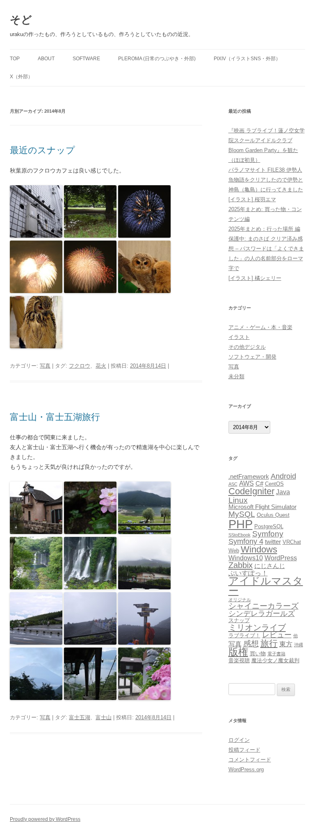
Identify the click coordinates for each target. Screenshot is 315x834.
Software (86, 58)
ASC (232, 484)
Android (283, 476)
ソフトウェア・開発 (252, 357)
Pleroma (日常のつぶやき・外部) (157, 58)
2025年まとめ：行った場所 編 (264, 229)
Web (233, 551)
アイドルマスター (265, 586)
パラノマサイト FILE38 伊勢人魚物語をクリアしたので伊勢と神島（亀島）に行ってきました (265, 180)
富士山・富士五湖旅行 (55, 417)
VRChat (292, 542)
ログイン (239, 740)
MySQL (241, 513)
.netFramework (248, 476)
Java (283, 491)
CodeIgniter (251, 491)
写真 (45, 366)
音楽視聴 (239, 660)
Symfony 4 (245, 541)
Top (15, 58)
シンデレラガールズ (261, 613)
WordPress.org (246, 769)
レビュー (277, 635)
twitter (273, 542)
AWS (246, 483)
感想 (251, 643)
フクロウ (79, 366)
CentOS (274, 484)
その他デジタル (247, 347)
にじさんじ (269, 566)
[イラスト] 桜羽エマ (252, 199)
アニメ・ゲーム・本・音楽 (260, 327)
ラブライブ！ (244, 635)
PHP (240, 524)
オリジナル (239, 599)
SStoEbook (239, 534)
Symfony (267, 533)
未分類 (236, 376)
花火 (101, 366)
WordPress (281, 557)
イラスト (239, 337)
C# (259, 483)
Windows (259, 549)
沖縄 (298, 644)
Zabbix (240, 565)
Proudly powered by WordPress (45, 819)
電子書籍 (276, 653)
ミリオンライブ (257, 627)
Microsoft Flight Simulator (262, 507)
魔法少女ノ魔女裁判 (275, 660)
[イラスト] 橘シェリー (254, 278)
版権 (238, 652)
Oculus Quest (273, 515)
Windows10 (245, 557)
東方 (285, 644)
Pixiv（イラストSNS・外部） (247, 58)
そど (21, 20)
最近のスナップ (42, 150)
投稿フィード (244, 750)
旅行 (269, 643)
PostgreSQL (268, 526)
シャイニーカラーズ (263, 605)
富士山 (104, 717)
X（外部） (21, 77)
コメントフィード (249, 760)
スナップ (239, 620)
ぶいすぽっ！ (248, 573)
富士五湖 (79, 717)
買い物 (258, 653)
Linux (238, 499)
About (46, 58)
